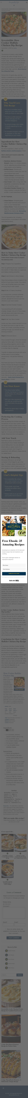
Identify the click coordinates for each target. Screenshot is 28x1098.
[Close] (25, 516)
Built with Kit (14, 580)
